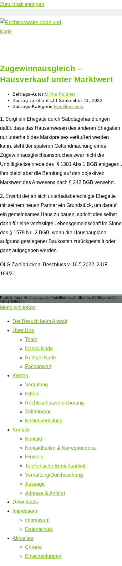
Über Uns (23, 330)
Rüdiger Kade (40, 357)
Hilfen (31, 393)
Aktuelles (23, 538)
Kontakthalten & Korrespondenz (60, 448)
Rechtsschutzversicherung (54, 402)
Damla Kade (39, 348)
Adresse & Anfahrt (45, 493)
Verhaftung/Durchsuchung (54, 475)
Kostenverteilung (44, 420)
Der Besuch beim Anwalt (40, 321)
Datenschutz (39, 529)
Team (31, 339)
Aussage (35, 484)
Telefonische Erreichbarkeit (55, 465)
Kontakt (21, 429)
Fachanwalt (38, 366)
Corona (33, 547)
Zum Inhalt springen (22, 4)
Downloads (25, 502)
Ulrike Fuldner (60, 94)
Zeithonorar (38, 411)
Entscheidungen (43, 556)
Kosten (20, 375)
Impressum (25, 511)
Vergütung (36, 384)
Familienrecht (69, 106)
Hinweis (34, 456)
